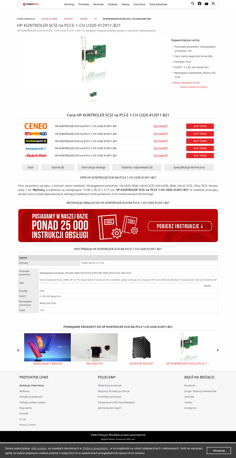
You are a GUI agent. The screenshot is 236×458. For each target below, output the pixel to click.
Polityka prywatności (31, 396)
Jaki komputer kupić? (110, 408)
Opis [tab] (30, 167)
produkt (68, 18)
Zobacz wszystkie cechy (187, 82)
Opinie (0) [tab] (57, 167)
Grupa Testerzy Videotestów (200, 391)
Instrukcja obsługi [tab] (93, 167)
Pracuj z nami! (28, 424)
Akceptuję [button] (219, 450)
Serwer (83, 18)
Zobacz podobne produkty (193, 86)
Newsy (125, 4)
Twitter (188, 402)
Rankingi (69, 4)
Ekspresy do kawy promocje (114, 391)
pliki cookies (38, 448)
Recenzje (98, 4)
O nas (23, 419)
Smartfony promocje (109, 396)
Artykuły (112, 4)
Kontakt (24, 413)
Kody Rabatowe (158, 4)
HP (95, 18)
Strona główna (49, 18)
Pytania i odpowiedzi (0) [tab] (137, 167)
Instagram (190, 408)
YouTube (189, 396)
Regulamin (26, 408)
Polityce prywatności (95, 448)
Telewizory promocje (109, 385)
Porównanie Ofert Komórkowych (116, 402)
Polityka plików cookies (33, 402)
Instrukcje (139, 4)
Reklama (24, 391)
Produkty (84, 4)
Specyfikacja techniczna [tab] (189, 167)
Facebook (189, 385)
